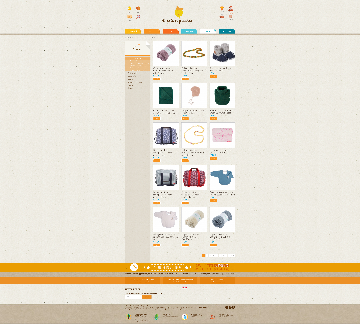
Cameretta (132, 76)
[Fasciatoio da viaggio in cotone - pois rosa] (222, 135)
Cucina (130, 79)
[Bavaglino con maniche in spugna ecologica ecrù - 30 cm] (166, 219)
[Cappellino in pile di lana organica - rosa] (194, 95)
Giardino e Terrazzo (135, 82)
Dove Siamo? (230, 274)
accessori (227, 31)
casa (208, 31)
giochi (151, 31)
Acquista (157, 79)
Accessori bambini (135, 61)
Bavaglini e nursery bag (137, 65)
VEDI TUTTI (231, 255)
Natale (130, 85)
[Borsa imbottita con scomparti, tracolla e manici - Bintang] (194, 177)
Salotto (130, 88)
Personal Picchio (217, 279)
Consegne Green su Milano (142, 279)
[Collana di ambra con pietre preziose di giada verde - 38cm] (194, 53)
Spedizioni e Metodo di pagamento (180, 279)
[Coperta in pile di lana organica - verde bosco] (166, 95)
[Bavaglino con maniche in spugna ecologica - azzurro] (222, 177)
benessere (189, 31)
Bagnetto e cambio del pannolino (140, 63)
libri (170, 31)
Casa (133, 37)
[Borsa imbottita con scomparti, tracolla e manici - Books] (166, 177)
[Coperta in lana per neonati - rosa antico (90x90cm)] (166, 53)
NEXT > (224, 255)
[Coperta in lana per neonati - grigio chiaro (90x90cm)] (222, 219)
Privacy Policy (181, 309)
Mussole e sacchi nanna (137, 70)
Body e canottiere (135, 68)
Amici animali (132, 73)
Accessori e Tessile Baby (137, 58)
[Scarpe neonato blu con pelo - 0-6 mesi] (222, 53)
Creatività (133, 31)
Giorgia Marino (157, 309)
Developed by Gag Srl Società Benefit (136, 309)
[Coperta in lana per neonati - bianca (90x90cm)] (194, 219)
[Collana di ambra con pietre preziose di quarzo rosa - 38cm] (194, 135)
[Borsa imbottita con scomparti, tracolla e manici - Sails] (166, 135)
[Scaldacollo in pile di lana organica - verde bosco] (222, 95)
